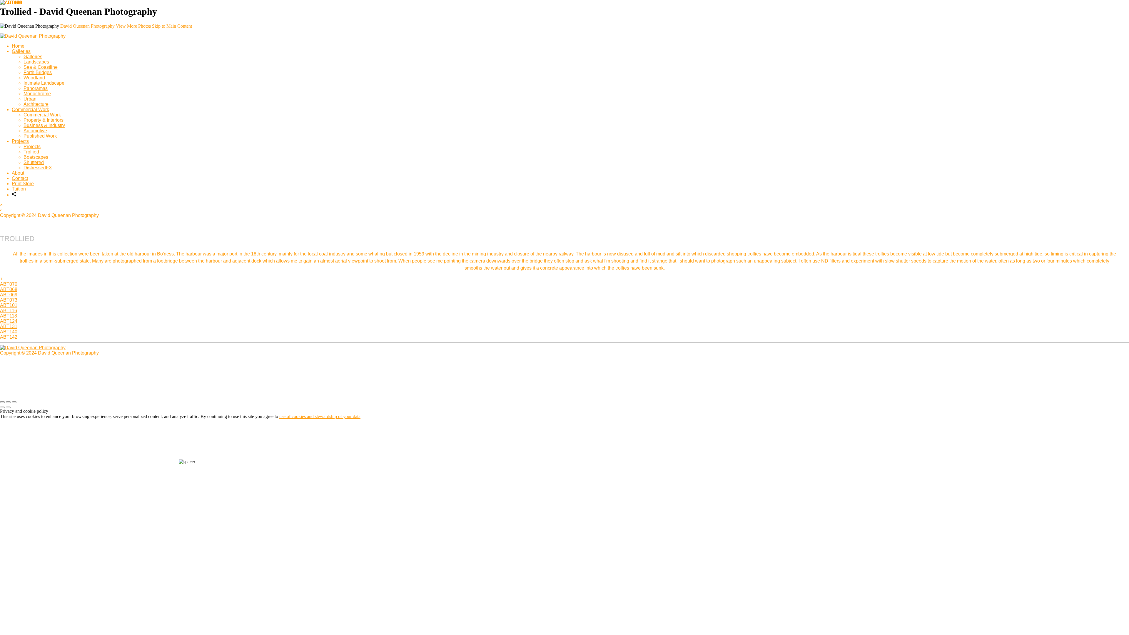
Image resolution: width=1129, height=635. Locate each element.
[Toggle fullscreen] (8, 402)
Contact (20, 178)
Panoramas (36, 88)
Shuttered (34, 162)
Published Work (40, 135)
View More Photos (133, 26)
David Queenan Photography (87, 26)
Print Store (23, 183)
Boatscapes (36, 157)
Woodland (34, 77)
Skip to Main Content (172, 26)
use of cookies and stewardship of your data (319, 416)
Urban (30, 98)
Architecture (36, 104)
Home (18, 46)
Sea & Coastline (41, 67)
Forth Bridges (38, 72)
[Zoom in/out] (14, 402)
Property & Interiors (44, 120)
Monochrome (37, 93)
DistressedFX (38, 167)
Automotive (35, 130)
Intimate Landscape (44, 83)
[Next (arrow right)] (8, 407)
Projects (20, 141)
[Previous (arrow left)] (2, 407)
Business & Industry (44, 125)
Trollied (31, 151)
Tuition (19, 188)
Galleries (21, 51)
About (18, 173)
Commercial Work (30, 109)
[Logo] (33, 36)
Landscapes (36, 61)
